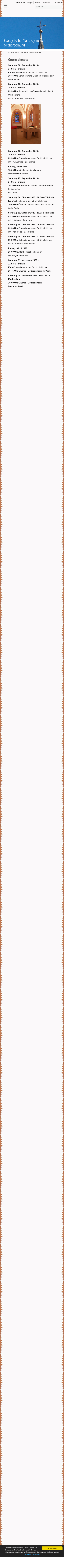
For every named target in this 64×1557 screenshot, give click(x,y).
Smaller (46, 2)
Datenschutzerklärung (32, 1554)
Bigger (30, 2)
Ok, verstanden (52, 1548)
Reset (37, 2)
